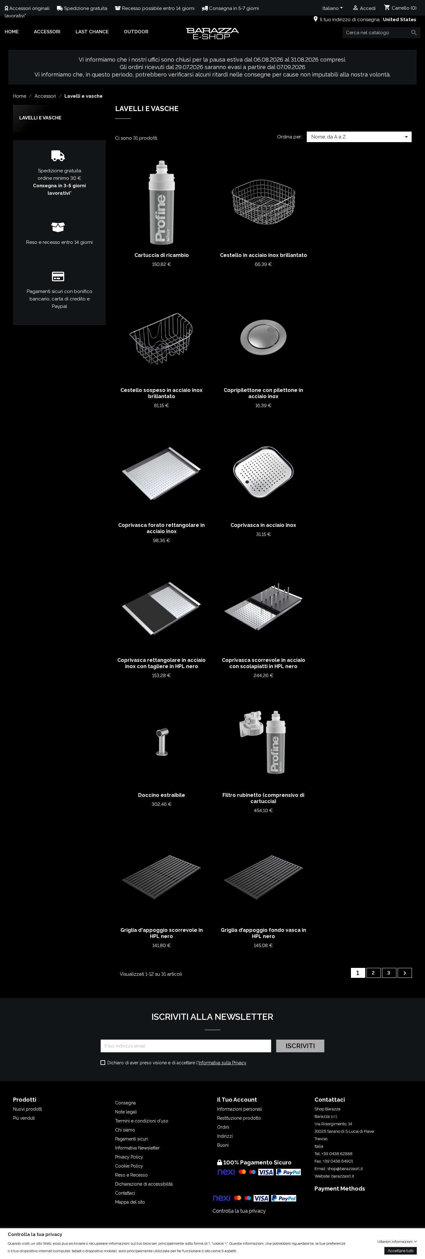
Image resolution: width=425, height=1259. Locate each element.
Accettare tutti (400, 1250)
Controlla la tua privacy (239, 1211)
